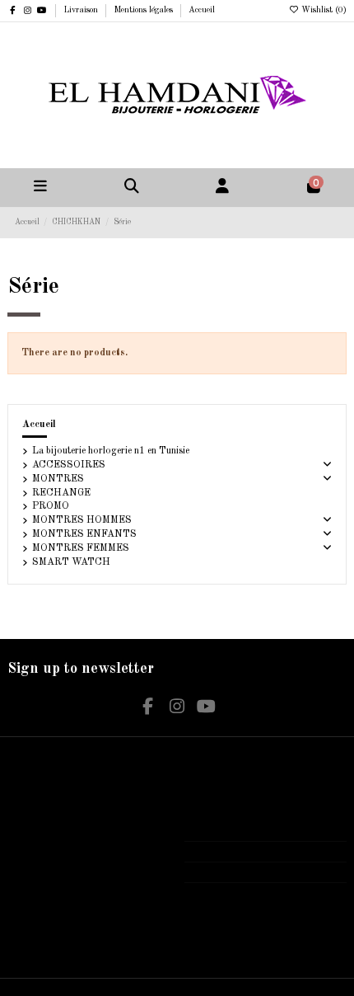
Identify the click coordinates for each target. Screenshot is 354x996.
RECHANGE (61, 493)
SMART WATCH (71, 562)
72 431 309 (225, 852)
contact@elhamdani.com (250, 872)
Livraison (81, 10)
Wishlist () (323, 10)
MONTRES (58, 479)
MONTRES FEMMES (80, 548)
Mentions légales (144, 10)
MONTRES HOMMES (82, 520)
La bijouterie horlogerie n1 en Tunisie (110, 451)
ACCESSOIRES (68, 465)
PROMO (50, 506)
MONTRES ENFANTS (84, 534)
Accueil (202, 10)
